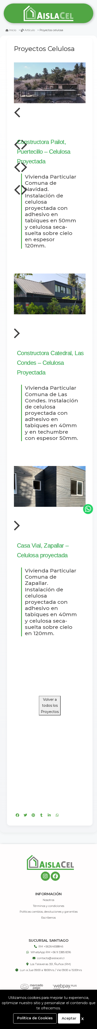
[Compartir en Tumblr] (41, 815)
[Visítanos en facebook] (55, 876)
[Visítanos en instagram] (45, 876)
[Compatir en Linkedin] (49, 815)
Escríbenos (48, 917)
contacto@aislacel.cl (50, 958)
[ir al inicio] (50, 862)
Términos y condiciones (48, 906)
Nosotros (48, 900)
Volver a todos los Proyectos (50, 705)
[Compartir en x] (25, 815)
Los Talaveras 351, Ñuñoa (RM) (50, 964)
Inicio (12, 30)
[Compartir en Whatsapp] (57, 815)
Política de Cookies (35, 1018)
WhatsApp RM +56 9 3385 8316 (51, 952)
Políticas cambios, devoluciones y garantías (49, 911)
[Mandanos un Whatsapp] (88, 509)
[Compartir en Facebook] (17, 815)
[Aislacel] (48, 13)
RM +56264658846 (51, 946)
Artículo (30, 30)
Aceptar (69, 1018)
